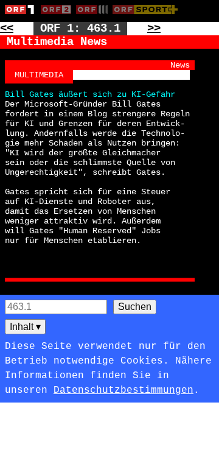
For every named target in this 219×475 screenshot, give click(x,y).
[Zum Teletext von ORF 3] (94, 16)
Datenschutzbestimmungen (123, 390)
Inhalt (25, 327)
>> (154, 28)
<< (6, 28)
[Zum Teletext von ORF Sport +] (148, 16)
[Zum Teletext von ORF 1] (23, 16)
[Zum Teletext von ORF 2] (58, 16)
